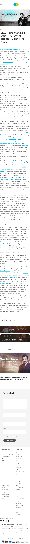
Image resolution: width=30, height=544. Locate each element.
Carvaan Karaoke (5, 489)
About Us (4, 451)
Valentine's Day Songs (21, 471)
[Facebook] (9, 520)
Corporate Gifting (5, 496)
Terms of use (18, 482)
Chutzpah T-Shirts (6, 491)
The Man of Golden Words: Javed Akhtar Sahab (13, 339)
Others (17, 474)
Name (4, 411)
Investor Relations (20, 498)
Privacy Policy (19, 483)
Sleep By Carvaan (5, 493)
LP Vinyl (3, 487)
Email (4, 420)
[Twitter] (4, 521)
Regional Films (19, 456)
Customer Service (6, 456)
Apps (3, 460)
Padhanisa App (5, 498)
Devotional (18, 458)
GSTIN (17, 491)
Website (5, 428)
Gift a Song (18, 514)
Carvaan (3, 482)
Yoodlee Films (19, 500)
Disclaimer (18, 489)
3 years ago (7, 45)
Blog (1, 29)
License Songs (19, 507)
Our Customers (19, 509)
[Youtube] (1, 520)
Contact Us (4, 453)
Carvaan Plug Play (6, 494)
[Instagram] (7, 520)
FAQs (17, 485)
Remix (17, 469)
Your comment (6, 397)
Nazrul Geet (18, 467)
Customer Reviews (20, 487)
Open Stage (18, 503)
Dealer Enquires (19, 505)
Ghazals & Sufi (19, 464)
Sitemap (3, 462)
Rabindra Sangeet (20, 465)
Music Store (18, 451)
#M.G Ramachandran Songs (20, 316)
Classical (17, 462)
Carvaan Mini (5, 483)
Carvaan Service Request (7, 454)
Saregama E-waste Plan (7, 464)
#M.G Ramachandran (6, 316)
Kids (16, 460)
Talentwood (18, 511)
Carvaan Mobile (5, 485)
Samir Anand (2, 45)
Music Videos (19, 473)
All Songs (18, 453)
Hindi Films (18, 454)
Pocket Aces (18, 501)
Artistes (17, 512)
